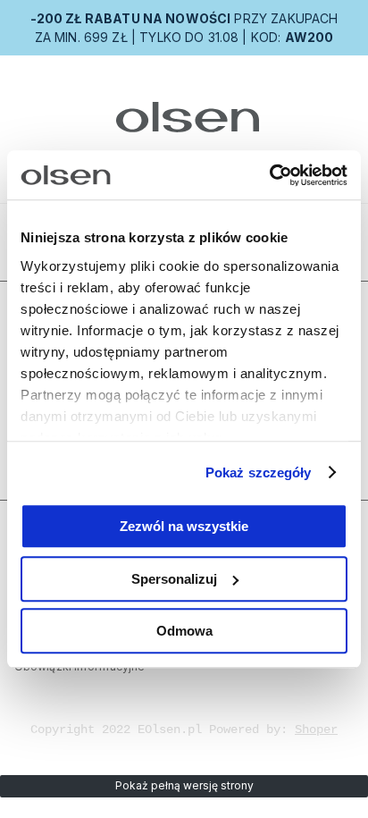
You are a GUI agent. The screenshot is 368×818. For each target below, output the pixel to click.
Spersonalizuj (174, 578)
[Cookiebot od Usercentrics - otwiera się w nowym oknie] (269, 175)
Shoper (316, 729)
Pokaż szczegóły (258, 472)
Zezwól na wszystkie (184, 526)
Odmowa (184, 630)
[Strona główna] (184, 117)
